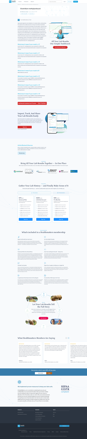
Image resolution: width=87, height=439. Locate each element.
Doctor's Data (31, 13)
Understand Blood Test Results (40, 416)
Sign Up (75, 1)
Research (32, 1)
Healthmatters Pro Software (22, 414)
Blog (53, 416)
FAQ (53, 414)
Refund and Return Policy (64, 431)
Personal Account (20, 412)
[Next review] (68, 338)
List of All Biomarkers (38, 414)
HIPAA (53, 431)
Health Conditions (38, 419)
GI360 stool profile (24, 13)
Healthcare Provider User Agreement (39, 431)
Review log (21, 153)
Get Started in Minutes (60, 47)
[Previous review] (66, 338)
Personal (19, 1)
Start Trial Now (42, 103)
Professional (26, 1)
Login (65, 1)
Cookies (57, 431)
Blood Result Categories (39, 412)
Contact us (64, 425)
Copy (49, 373)
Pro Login (70, 1)
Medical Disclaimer (24, 431)
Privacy (48, 431)
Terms (30, 431)
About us (54, 412)
